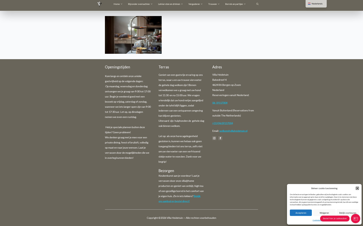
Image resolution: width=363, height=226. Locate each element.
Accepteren (301, 213)
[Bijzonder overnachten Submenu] (152, 4)
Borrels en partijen (234, 4)
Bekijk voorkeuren (347, 213)
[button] (357, 188)
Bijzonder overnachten (139, 4)
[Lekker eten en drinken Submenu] (182, 4)
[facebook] (220, 138)
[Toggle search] (257, 4)
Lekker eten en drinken (169, 4)
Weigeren (324, 213)
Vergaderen (194, 4)
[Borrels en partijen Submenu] (245, 4)
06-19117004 (219, 102)
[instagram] (214, 138)
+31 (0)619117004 (222, 123)
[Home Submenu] (122, 4)
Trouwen (212, 4)
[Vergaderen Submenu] (202, 4)
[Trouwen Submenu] (219, 4)
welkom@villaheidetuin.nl (233, 130)
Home (117, 4)
